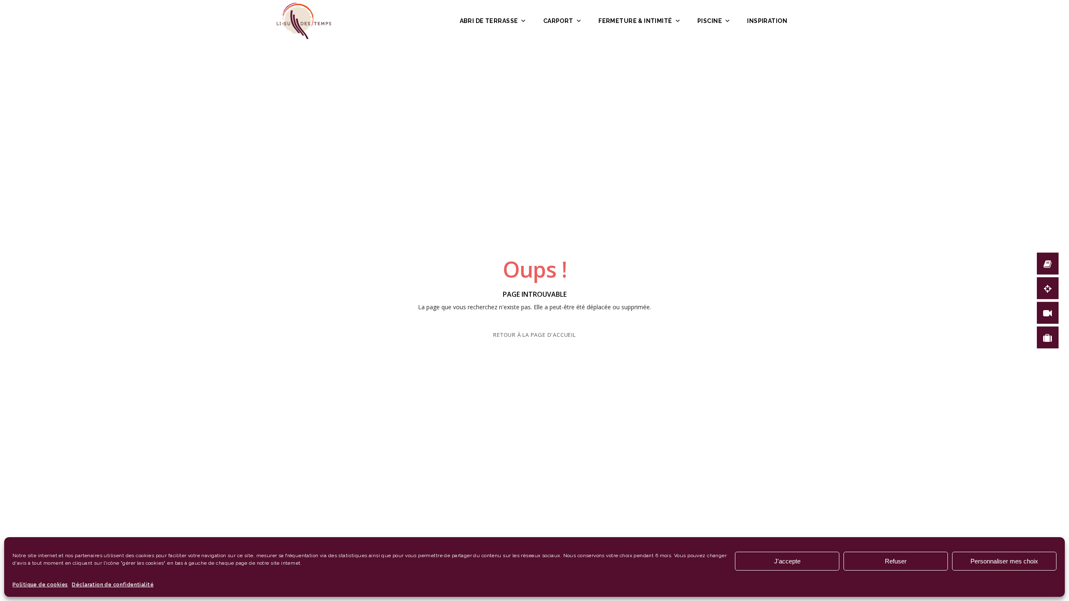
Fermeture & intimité (635, 21)
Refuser (896, 561)
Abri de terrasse (489, 21)
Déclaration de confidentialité (113, 585)
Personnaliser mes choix (1004, 561)
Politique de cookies (40, 585)
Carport (558, 21)
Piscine (709, 21)
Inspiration (767, 21)
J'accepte (787, 561)
